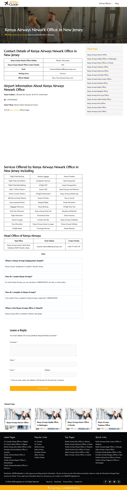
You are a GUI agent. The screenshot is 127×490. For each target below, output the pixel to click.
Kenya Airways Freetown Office (97, 67)
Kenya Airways (22, 35)
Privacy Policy (68, 482)
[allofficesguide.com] (11, 3)
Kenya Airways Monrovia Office (97, 71)
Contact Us (78, 482)
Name (12, 360)
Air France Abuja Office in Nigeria (15, 444)
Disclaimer (57, 482)
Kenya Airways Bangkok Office (97, 91)
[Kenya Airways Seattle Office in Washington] (48, 419)
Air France (38, 444)
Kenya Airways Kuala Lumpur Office (99, 79)
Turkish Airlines (39, 457)
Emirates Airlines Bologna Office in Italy (109, 455)
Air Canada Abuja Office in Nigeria (16, 441)
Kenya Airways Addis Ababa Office (99, 99)
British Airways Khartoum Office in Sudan (78, 444)
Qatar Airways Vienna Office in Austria (78, 455)
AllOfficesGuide (12, 35)
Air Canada (38, 441)
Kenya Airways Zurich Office (96, 111)
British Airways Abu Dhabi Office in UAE (17, 447)
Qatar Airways (39, 455)
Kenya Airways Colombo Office (97, 75)
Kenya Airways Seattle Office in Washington (102, 59)
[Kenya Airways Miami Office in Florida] (79, 419)
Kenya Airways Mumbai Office (97, 83)
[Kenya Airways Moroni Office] (18, 419)
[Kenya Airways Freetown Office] (109, 419)
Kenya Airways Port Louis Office (98, 95)
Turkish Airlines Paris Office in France (77, 449)
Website (47, 370)
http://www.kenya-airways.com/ (62, 78)
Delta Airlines (39, 449)
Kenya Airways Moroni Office (97, 55)
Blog (117, 3)
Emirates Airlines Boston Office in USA (108, 452)
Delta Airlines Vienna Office (105, 449)
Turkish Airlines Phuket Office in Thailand (78, 447)
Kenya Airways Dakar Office (96, 87)
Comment (14, 342)
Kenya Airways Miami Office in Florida (100, 63)
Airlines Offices (105, 3)
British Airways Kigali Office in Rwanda (109, 447)
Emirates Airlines (40, 452)
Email (12, 370)
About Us (49, 482)
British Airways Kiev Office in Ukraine (77, 441)
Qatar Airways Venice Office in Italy (77, 452)
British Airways (39, 447)
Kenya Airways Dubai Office (96, 107)
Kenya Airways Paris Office (96, 103)
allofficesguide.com (18, 482)
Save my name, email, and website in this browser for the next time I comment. (38, 380)
